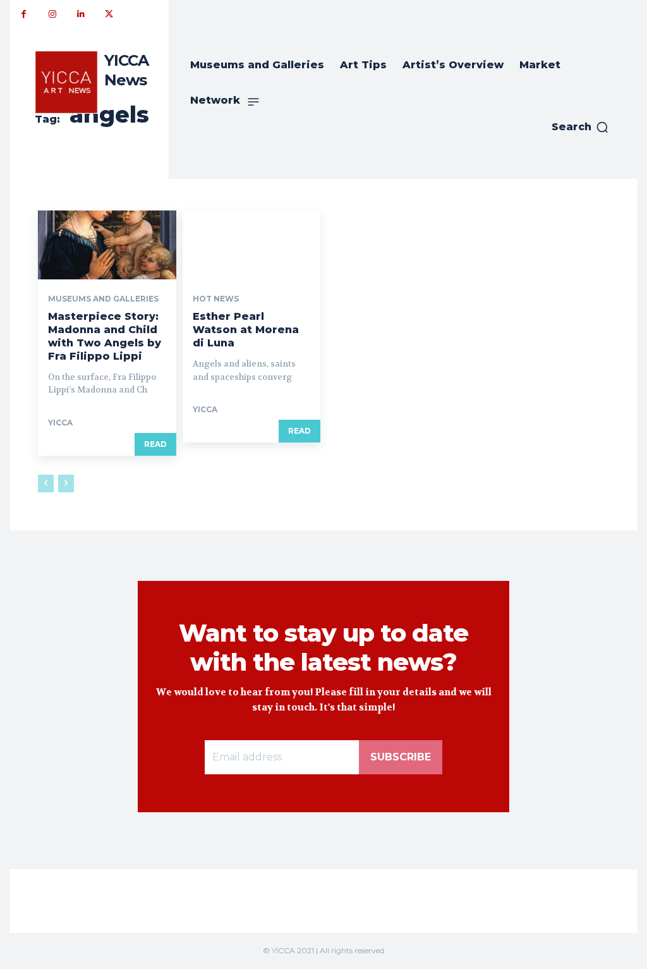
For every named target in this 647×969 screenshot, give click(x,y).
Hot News (216, 299)
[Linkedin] (81, 14)
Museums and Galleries (103, 299)
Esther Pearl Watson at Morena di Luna (246, 329)
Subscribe (400, 757)
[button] (580, 127)
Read (155, 444)
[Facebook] (24, 14)
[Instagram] (52, 14)
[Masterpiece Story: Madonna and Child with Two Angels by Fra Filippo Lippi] (107, 244)
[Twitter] (109, 14)
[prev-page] (46, 483)
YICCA (60, 422)
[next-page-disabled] (66, 483)
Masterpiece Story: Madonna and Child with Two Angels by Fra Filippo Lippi (104, 336)
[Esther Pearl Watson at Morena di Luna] (252, 244)
